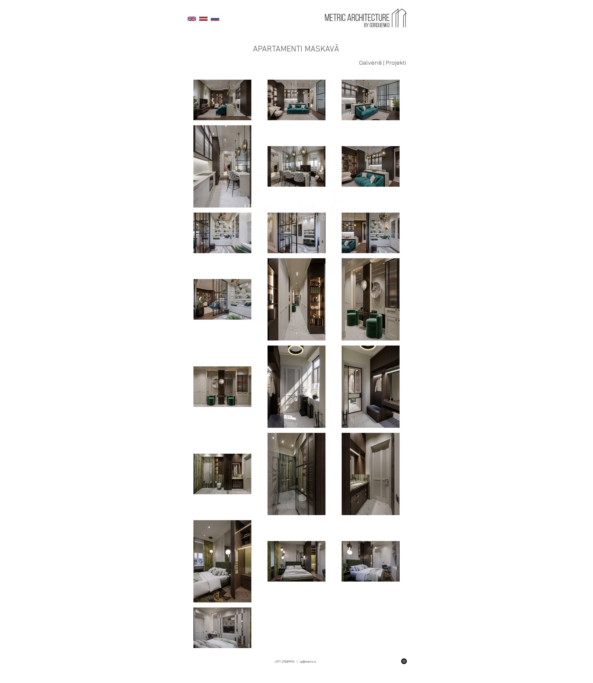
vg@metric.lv (308, 662)
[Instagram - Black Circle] (404, 661)
